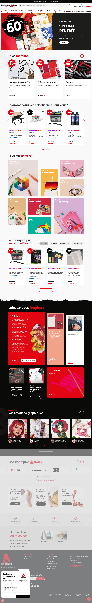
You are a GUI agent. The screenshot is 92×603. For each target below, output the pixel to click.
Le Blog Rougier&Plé (52, 566)
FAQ (25, 561)
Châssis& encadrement (48, 172)
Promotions (44, 243)
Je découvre (66, 503)
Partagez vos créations (46, 449)
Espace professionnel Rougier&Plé (77, 566)
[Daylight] (60, 470)
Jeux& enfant (32, 220)
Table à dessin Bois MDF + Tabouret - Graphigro (16, 134)
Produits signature (77, 243)
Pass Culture (50, 561)
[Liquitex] (39, 470)
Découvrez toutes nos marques (46, 480)
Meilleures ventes (64, 243)
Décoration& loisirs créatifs (68, 162)
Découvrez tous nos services (18, 546)
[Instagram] (35, 586)
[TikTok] (38, 586)
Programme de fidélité (53, 563)
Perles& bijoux (64, 182)
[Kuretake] (17, 470)
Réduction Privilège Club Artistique (79, 556)
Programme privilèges (53, 556)
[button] (81, 5)
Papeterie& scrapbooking (61, 201)
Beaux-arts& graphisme (15, 162)
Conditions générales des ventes (54, 595)
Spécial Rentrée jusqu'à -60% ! (46, 1)
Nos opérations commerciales (35, 201)
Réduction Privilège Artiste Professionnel (77, 559)
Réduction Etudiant (52, 559)
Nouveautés (54, 243)
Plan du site (87, 595)
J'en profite (64, 42)
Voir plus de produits (46, 290)
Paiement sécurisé (78, 595)
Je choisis (15, 503)
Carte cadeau (28, 556)
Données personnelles (68, 595)
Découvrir (12, 95)
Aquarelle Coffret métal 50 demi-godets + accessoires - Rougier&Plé (36, 135)
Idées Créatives (51, 568)
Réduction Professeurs (76, 562)
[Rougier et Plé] (6, 559)
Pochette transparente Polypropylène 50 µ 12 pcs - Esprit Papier (36, 274)
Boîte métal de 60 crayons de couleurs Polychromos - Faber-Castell (55, 274)
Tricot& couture (14, 201)
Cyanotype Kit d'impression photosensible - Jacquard (75, 135)
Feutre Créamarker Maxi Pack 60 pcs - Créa (55, 134)
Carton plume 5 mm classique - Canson (73, 273)
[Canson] (81, 470)
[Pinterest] (32, 586)
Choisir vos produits (37, 282)
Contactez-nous (28, 559)
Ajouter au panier (18, 143)
